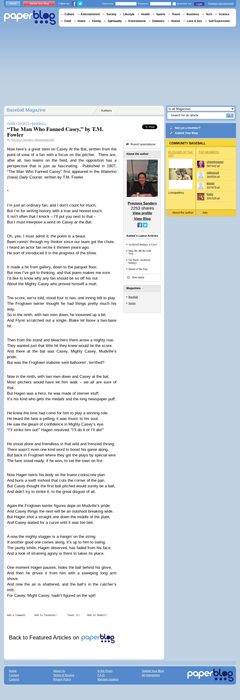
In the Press (105, 671)
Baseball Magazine (26, 110)
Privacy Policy (62, 679)
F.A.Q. (101, 675)
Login (199, 4)
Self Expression (219, 21)
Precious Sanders (22, 140)
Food (67, 21)
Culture (69, 14)
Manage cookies (108, 679)
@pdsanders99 (44, 140)
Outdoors (158, 21)
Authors (106, 110)
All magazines (151, 675)
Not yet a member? (187, 128)
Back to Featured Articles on (45, 637)
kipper (211, 183)
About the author (182, 212)
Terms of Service (63, 675)
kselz (210, 194)
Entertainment (90, 14)
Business (193, 14)
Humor (175, 21)
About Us (59, 671)
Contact (14, 675)
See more (138, 277)
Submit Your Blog (186, 133)
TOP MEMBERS (209, 152)
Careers (14, 679)
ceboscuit (213, 172)
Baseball (133, 297)
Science (224, 14)
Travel (176, 14)
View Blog (142, 219)
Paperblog (30, 17)
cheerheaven (215, 162)
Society (111, 14)
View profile (142, 213)
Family (96, 21)
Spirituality (115, 21)
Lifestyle (129, 14)
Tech (209, 14)
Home (13, 3)
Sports (132, 303)
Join (205, 212)
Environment (137, 21)
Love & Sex (194, 21)
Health (145, 14)
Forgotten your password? (221, 3)
